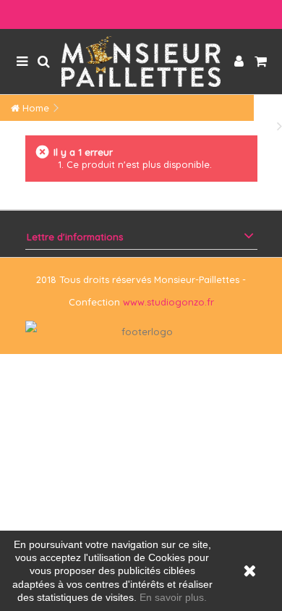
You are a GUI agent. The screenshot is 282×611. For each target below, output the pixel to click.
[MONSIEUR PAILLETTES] (141, 61)
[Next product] (279, 126)
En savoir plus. (173, 597)
